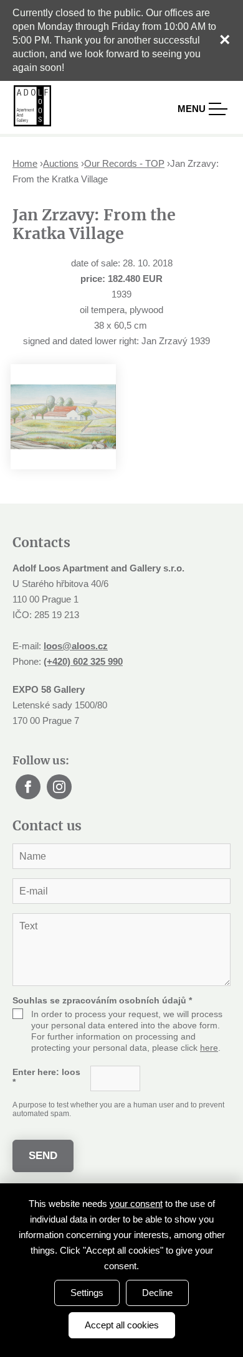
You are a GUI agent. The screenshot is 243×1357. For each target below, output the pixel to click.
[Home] (32, 106)
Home (24, 163)
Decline (157, 1292)
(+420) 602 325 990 (83, 661)
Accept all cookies (122, 1325)
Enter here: (46, 1077)
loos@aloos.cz (76, 646)
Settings (86, 1292)
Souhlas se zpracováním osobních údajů (102, 1000)
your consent (136, 1203)
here (209, 1048)
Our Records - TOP (124, 163)
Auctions (61, 163)
